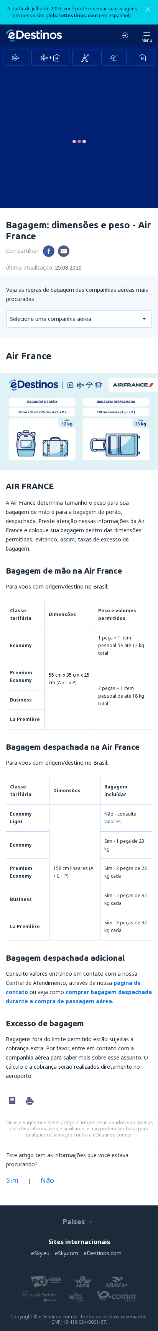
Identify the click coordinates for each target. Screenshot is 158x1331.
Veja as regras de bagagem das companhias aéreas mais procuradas (77, 294)
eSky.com (66, 1253)
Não (47, 1180)
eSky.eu (40, 1253)
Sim (12, 1180)
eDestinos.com (103, 1253)
